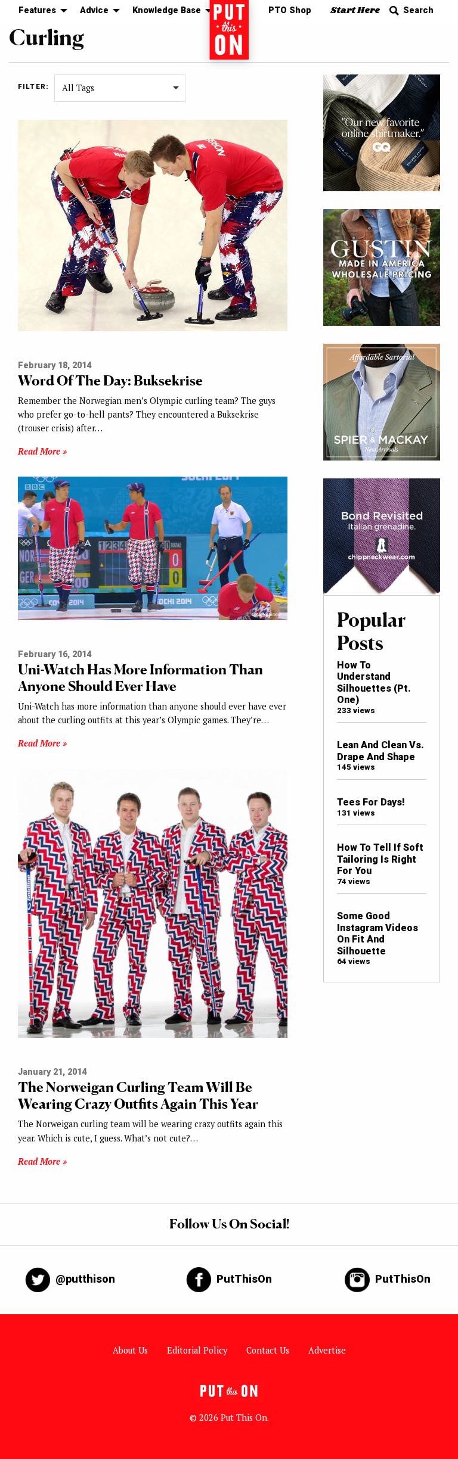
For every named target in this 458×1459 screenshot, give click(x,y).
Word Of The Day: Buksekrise (110, 380)
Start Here (355, 10)
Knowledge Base (166, 10)
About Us (130, 1350)
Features (37, 10)
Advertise (327, 1350)
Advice (94, 10)
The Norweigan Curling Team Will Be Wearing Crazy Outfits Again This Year (138, 1095)
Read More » (42, 451)
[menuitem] (39, 11)
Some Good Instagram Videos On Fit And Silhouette (377, 933)
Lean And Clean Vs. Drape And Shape (380, 750)
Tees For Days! (371, 802)
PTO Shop (289, 10)
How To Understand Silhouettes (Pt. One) (374, 682)
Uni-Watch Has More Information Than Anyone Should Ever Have (140, 678)
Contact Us (267, 1350)
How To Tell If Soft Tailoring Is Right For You (380, 859)
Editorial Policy (197, 1350)
